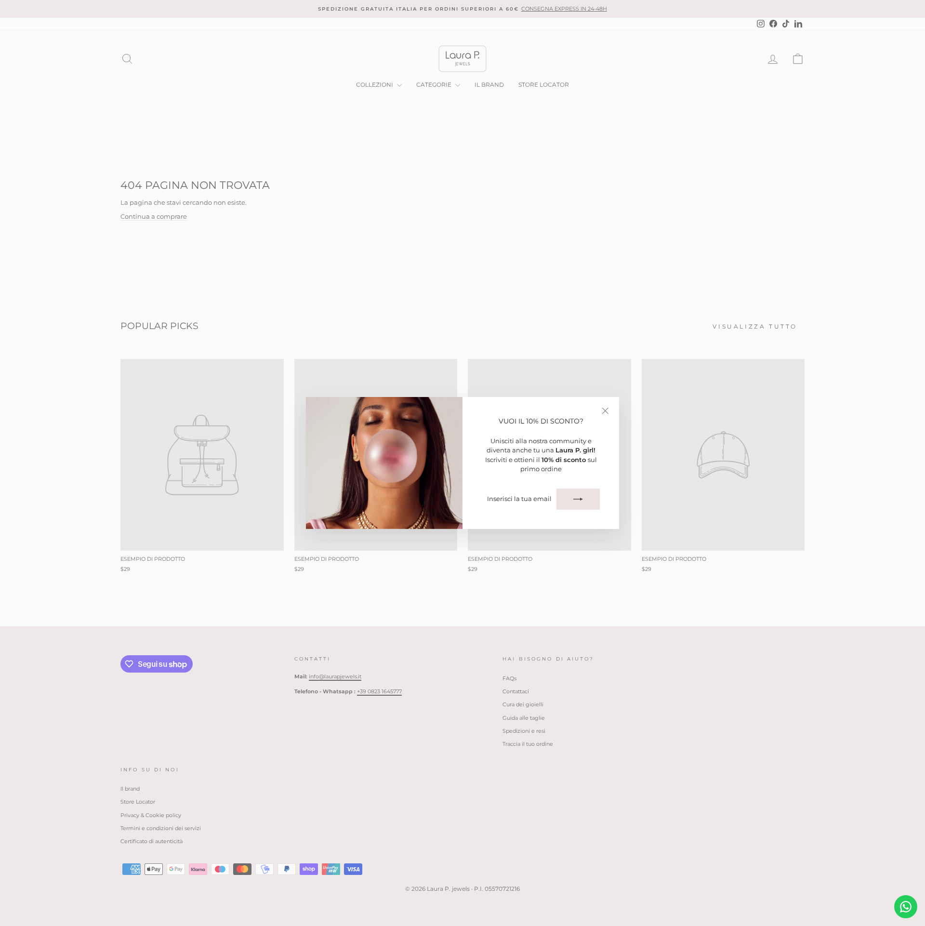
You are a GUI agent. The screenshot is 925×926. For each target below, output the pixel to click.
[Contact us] (905, 906)
